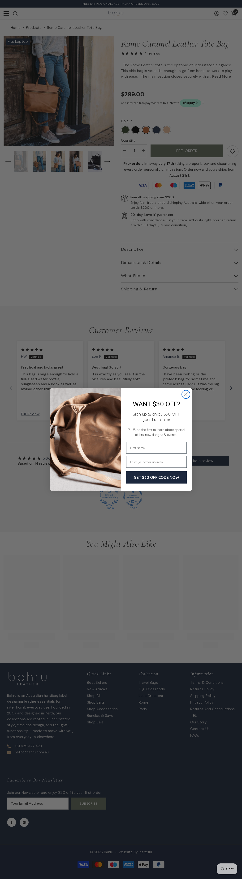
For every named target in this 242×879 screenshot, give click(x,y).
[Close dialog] (186, 394)
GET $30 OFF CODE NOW (156, 477)
